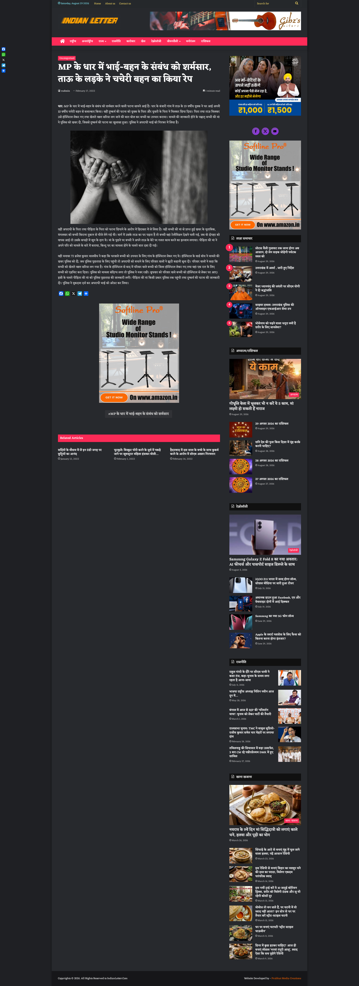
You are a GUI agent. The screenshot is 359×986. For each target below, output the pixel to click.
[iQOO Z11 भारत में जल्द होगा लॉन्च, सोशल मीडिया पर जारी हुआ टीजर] (240, 585)
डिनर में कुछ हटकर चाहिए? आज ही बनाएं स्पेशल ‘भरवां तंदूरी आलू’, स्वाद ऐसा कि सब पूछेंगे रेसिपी (276, 949)
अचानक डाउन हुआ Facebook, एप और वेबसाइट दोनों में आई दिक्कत (277, 600)
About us (110, 3)
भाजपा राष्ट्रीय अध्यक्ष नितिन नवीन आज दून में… (251, 693)
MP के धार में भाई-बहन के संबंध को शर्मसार (139, 414)
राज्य (101, 41)
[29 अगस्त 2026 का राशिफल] (240, 429)
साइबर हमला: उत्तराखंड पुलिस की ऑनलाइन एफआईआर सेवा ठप (274, 307)
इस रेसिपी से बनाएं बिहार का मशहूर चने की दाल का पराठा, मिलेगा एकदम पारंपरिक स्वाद (278, 872)
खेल (143, 41)
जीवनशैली (172, 41)
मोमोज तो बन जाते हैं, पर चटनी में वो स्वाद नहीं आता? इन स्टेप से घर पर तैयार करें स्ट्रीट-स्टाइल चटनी (276, 911)
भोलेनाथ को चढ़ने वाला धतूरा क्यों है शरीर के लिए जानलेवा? (275, 325)
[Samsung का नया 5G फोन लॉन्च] (240, 622)
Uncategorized (66, 58)
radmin (65, 91)
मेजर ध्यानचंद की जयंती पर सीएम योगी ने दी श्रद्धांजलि (277, 288)
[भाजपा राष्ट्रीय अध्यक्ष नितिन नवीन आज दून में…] (289, 697)
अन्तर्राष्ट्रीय (87, 41)
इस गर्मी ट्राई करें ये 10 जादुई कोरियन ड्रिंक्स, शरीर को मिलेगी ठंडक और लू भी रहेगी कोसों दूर (277, 892)
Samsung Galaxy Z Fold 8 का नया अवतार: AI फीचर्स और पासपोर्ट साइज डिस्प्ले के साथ (263, 562)
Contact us (125, 3)
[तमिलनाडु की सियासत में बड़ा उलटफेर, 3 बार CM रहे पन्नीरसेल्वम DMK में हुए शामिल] (289, 754)
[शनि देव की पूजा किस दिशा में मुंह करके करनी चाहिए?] (240, 448)
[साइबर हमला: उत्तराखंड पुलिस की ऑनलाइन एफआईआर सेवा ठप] (240, 311)
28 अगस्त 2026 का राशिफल (271, 460)
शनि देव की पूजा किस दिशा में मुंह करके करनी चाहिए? (277, 444)
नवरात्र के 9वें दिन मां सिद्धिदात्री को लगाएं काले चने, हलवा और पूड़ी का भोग (263, 832)
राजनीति (116, 41)
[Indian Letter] (89, 21)
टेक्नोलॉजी (156, 41)
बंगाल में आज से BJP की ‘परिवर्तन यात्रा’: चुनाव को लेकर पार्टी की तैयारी (250, 712)
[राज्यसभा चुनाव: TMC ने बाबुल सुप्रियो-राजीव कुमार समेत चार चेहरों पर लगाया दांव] (289, 734)
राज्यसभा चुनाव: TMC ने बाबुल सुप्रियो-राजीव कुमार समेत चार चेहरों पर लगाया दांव (252, 732)
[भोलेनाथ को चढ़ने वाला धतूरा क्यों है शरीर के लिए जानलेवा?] (240, 329)
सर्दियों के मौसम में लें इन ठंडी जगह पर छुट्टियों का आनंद (80, 452)
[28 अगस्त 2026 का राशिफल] (240, 466)
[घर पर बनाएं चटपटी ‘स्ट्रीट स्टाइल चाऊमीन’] (240, 933)
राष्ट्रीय (73, 41)
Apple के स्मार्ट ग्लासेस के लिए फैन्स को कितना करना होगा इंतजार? (278, 636)
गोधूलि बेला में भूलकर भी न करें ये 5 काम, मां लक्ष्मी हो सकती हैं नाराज (261, 406)
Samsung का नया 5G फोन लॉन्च (274, 616)
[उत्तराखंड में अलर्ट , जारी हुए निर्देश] (240, 274)
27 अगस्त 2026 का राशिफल (271, 479)
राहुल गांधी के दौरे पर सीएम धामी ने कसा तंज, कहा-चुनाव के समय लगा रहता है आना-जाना (249, 676)
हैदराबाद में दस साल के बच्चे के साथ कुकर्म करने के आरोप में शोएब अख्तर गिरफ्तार (194, 452)
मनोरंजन (190, 41)
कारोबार (131, 41)
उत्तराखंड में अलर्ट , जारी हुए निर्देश (274, 268)
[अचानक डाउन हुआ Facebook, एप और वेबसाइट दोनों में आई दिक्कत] (240, 603)
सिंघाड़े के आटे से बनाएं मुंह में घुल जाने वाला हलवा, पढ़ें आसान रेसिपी (277, 852)
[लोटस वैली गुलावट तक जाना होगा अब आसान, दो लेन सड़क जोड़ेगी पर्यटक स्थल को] (240, 254)
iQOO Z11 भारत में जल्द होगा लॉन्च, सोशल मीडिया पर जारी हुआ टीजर (276, 581)
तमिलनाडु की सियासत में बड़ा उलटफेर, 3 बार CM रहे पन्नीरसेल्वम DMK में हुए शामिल (251, 752)
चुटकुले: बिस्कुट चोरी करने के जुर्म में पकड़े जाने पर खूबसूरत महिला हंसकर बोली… (137, 452)
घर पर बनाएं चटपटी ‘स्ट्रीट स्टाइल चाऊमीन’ (274, 929)
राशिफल (205, 41)
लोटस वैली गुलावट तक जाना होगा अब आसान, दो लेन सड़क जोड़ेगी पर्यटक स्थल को (277, 252)
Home (97, 3)
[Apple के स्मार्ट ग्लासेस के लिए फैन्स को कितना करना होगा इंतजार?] (240, 640)
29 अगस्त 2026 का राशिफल (271, 423)
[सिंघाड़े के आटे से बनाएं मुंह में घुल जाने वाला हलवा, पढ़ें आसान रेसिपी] (240, 855)
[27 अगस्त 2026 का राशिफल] (240, 485)
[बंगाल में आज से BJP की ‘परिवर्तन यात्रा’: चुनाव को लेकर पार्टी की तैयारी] (289, 716)
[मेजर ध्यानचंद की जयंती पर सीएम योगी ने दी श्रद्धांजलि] (240, 292)
